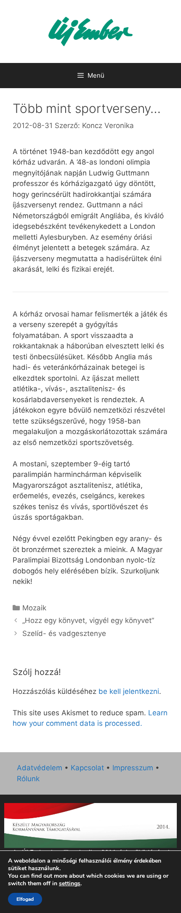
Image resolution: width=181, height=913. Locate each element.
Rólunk (28, 778)
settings (69, 883)
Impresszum (132, 768)
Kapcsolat (87, 768)
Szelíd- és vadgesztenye (64, 633)
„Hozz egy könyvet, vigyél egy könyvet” (88, 620)
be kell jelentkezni (128, 691)
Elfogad (25, 899)
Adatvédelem (39, 768)
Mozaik (34, 608)
